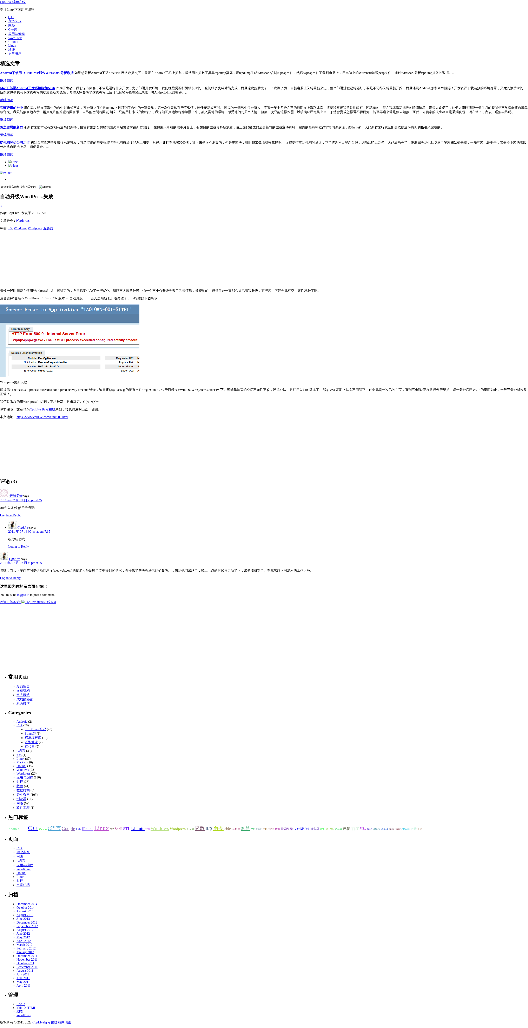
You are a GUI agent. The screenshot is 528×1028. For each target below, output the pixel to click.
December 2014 (26, 904)
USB (147, 829)
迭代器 (30, 746)
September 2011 (27, 967)
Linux (12, 45)
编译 (369, 829)
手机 (265, 829)
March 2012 (24, 944)
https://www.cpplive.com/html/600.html (42, 417)
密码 (253, 829)
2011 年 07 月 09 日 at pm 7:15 (29, 531)
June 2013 (23, 918)
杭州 (322, 829)
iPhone (87, 828)
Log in (20, 1004)
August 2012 (24, 930)
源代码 (330, 829)
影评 (11, 49)
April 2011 (23, 985)
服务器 (48, 228)
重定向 (406, 829)
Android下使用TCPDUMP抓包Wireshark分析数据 (37, 73)
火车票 (338, 829)
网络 (11, 25)
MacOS (21, 762)
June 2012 (23, 933)
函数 (200, 828)
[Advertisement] (31, 259)
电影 (347, 829)
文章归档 (14, 53)
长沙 (420, 829)
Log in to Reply (10, 515)
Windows (20, 228)
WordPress (15, 38)
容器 (245, 828)
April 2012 (23, 941)
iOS (19, 755)
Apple (23, 829)
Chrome (43, 829)
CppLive (22, 527)
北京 (208, 829)
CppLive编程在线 (44, 1022)
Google (68, 828)
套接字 (236, 829)
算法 (363, 829)
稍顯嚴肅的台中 (11, 107)
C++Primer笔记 (35, 729)
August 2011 (24, 970)
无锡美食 (15, 496)
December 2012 (26, 922)
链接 (414, 829)
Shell (118, 829)
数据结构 (23, 790)
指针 (271, 829)
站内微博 (23, 703)
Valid (26, 1007)
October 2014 (25, 907)
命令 (218, 828)
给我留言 (23, 686)
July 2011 (22, 974)
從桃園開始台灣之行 (15, 142)
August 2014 (24, 911)
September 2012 (27, 926)
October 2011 (25, 963)
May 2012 (23, 937)
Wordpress (22, 220)
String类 (30, 733)
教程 (19, 786)
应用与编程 (16, 34)
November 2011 (27, 959)
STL (126, 828)
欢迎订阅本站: (10, 602)
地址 (227, 829)
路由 (391, 829)
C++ (11, 17)
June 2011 (23, 978)
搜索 (277, 829)
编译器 (376, 829)
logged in (23, 595)
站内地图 (64, 1022)
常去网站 (23, 695)
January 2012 (25, 952)
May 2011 (23, 981)
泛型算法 (31, 742)
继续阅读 (6, 80)
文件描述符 (301, 829)
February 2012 (26, 948)
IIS (10, 228)
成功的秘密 (24, 699)
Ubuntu (13, 41)
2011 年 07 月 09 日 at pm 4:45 (21, 500)
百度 (355, 829)
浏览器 (21, 799)
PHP (112, 829)
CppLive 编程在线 (13, 2)
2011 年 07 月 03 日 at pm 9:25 (21, 563)
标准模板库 (33, 738)
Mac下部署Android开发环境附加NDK (27, 88)
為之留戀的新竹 (11, 127)
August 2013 (24, 915)
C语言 (12, 29)
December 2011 (26, 956)
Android (21, 721)
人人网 (190, 829)
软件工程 (23, 807)
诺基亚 (385, 829)
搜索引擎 (287, 829)
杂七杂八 (14, 21)
